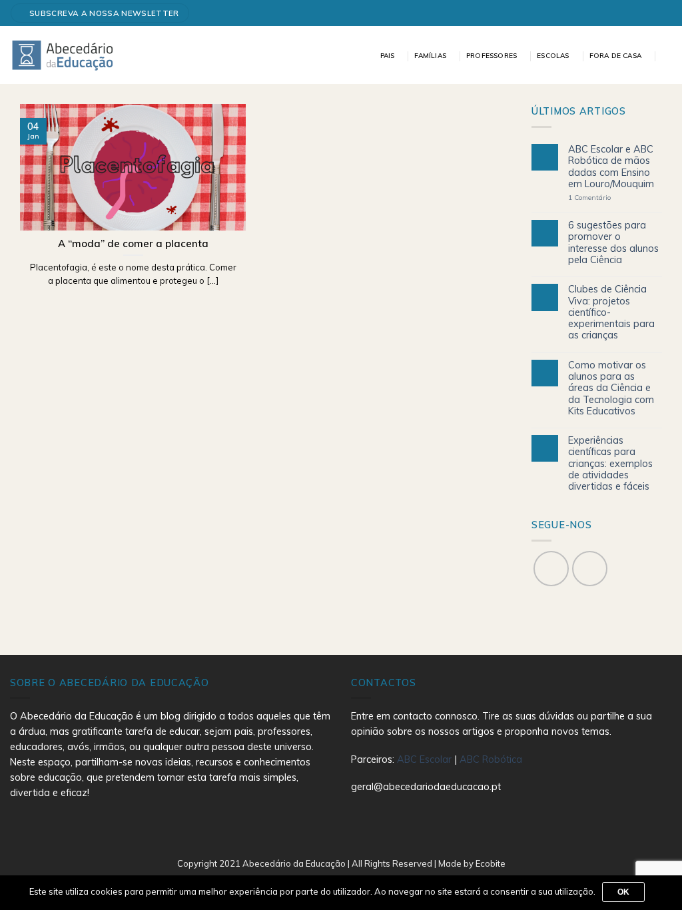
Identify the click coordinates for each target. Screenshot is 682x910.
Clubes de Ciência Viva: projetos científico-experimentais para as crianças (611, 312)
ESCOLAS (553, 55)
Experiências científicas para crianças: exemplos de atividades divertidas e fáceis (610, 463)
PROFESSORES (491, 55)
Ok (623, 892)
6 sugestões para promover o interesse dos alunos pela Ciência (613, 243)
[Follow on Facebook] (661, 13)
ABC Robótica (491, 759)
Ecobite (491, 863)
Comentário (589, 198)
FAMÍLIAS (430, 55)
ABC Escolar (425, 759)
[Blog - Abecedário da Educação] (63, 54)
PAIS (387, 55)
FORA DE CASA (615, 55)
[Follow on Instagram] (589, 568)
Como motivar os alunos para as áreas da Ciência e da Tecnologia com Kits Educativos (611, 388)
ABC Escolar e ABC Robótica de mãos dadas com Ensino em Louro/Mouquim (611, 167)
